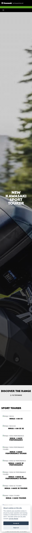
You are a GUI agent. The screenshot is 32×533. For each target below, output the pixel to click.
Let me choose (13, 518)
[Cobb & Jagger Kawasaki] (12, 3)
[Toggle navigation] (3, 10)
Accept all (16, 523)
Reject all (16, 527)
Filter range (17, 395)
